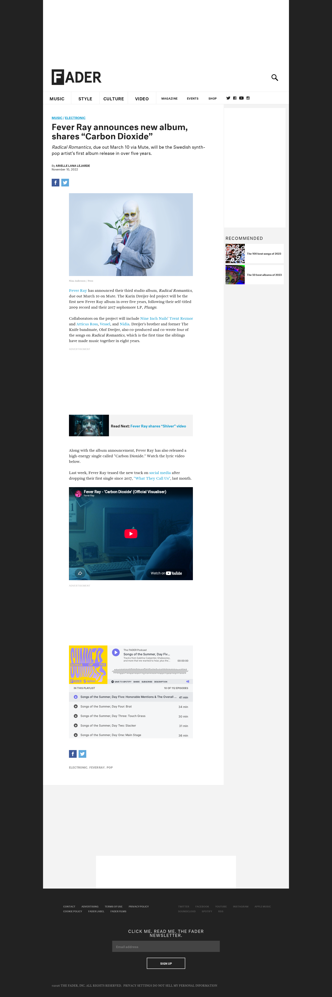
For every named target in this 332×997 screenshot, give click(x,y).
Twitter (228, 98)
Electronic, (78, 767)
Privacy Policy (139, 906)
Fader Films (118, 911)
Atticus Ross (87, 324)
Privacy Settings (137, 985)
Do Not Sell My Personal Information (185, 985)
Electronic (75, 117)
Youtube (221, 906)
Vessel (105, 324)
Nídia (124, 324)
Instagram (240, 906)
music (57, 117)
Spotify (207, 911)
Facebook (202, 906)
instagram (248, 98)
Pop (110, 767)
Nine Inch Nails (154, 318)
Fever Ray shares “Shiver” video (158, 425)
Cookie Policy (72, 911)
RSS (220, 911)
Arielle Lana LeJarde (73, 165)
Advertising (90, 906)
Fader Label (96, 911)
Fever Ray (78, 290)
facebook (234, 98)
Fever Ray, (97, 767)
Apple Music (263, 906)
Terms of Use (114, 906)
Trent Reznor (181, 318)
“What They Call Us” (152, 478)
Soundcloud (187, 911)
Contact (69, 906)
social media (160, 473)
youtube (241, 98)
